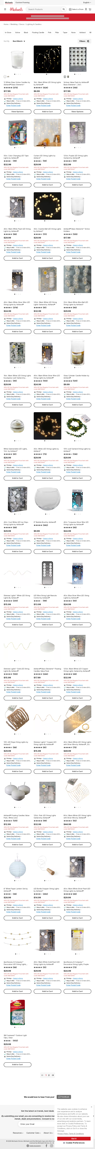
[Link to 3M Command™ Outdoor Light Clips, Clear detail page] (17, 1013)
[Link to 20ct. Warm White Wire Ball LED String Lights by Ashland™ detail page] (77, 280)
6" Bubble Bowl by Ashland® (45, 522)
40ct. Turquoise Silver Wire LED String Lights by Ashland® (76, 523)
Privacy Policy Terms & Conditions (71, 1134)
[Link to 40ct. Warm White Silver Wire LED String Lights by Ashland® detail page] (17, 280)
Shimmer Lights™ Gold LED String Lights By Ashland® (16, 670)
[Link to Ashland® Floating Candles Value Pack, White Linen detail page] (17, 794)
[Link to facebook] (46, 1146)
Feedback (65, 1097)
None (73, 32)
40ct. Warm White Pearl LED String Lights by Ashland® (17, 230)
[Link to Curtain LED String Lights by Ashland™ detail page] (47, 134)
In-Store (8, 32)
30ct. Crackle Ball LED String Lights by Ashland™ (47, 230)
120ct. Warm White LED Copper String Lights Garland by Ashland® (77, 670)
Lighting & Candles (33, 24)
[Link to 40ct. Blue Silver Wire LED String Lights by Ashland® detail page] (77, 574)
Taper (65, 32)
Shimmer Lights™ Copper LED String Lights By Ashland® (45, 743)
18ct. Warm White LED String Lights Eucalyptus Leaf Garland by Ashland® (17, 377)
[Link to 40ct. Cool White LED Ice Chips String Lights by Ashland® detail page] (17, 500)
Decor (21, 24)
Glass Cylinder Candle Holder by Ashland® (76, 377)
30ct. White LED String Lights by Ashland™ (46, 450)
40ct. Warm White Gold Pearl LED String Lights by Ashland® (47, 963)
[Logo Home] (16, 9)
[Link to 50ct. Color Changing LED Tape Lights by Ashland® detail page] (17, 134)
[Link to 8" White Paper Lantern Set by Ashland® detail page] (17, 867)
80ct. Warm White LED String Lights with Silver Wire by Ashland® (77, 816)
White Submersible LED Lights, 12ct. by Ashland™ (15, 450)
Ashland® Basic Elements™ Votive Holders (77, 230)
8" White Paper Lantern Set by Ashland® (16, 890)
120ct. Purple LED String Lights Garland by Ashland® (76, 157)
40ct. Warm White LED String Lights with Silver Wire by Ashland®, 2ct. (77, 743)
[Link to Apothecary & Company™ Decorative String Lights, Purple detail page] (77, 940)
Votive (17, 32)
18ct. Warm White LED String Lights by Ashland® (47, 83)
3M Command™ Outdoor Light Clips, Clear (15, 1036)
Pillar (57, 32)
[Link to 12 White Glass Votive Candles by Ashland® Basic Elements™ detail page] (17, 60)
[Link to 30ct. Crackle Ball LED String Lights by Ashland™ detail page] (47, 207)
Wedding (14, 24)
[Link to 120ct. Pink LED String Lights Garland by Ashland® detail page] (47, 794)
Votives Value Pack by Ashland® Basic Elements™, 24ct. (76, 83)
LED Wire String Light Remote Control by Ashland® (45, 597)
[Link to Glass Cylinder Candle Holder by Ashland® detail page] (77, 354)
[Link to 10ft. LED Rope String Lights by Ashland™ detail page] (17, 720)
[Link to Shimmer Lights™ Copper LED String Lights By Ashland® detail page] (47, 720)
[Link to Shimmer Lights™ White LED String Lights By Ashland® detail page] (17, 574)
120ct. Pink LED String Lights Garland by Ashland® (45, 816)
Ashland (82, 32)
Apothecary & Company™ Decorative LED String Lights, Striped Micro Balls (15, 963)
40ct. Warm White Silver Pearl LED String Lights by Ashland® (77, 890)
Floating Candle (38, 32)
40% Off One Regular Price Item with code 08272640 (16, 95)
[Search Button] (63, 9)
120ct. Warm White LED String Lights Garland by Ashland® (45, 303)
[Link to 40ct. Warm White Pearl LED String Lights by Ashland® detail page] (17, 207)
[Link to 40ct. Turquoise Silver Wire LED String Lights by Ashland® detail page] (77, 500)
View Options (17, 111)
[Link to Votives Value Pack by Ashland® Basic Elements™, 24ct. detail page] (77, 60)
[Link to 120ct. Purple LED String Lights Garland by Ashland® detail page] (77, 134)
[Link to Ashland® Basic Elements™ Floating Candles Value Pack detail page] (47, 647)
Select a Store (18, 99)
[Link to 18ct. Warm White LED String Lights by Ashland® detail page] (47, 60)
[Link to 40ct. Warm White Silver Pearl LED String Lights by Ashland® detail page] (77, 867)
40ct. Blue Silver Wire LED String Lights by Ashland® (76, 597)
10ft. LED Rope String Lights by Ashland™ (16, 743)
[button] (74, 1143)
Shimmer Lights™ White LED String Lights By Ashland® (17, 597)
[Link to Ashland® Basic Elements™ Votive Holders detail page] (77, 207)
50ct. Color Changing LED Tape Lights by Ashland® (16, 157)
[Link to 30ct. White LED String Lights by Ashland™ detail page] (47, 427)
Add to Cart (47, 111)
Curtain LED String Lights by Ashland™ (44, 157)
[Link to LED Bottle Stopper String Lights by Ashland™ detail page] (47, 867)
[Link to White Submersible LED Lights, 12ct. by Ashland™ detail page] (17, 427)
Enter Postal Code (13, 105)
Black (26, 32)
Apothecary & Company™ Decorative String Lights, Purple (76, 963)
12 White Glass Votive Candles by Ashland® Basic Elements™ (17, 83)
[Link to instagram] (51, 1146)
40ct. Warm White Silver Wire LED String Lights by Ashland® (17, 303)
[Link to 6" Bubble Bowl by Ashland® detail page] (47, 500)
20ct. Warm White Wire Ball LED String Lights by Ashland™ (76, 303)
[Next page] (52, 1075)
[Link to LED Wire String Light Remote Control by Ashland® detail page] (47, 574)
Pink (49, 32)
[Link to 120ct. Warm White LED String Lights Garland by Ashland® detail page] (47, 280)
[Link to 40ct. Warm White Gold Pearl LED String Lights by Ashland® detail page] (47, 940)
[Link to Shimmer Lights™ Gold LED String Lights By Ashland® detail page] (17, 647)
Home (6, 24)
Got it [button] (73, 1138)
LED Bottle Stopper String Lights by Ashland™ (46, 890)
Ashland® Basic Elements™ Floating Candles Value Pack (47, 670)
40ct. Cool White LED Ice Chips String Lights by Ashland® (16, 523)
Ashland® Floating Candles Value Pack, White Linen (16, 816)
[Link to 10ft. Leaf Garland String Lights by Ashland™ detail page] (77, 427)
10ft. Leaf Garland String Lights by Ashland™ (77, 450)
